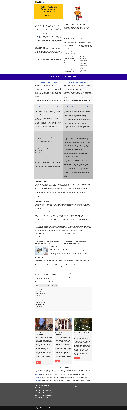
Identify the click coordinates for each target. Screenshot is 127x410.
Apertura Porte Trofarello (49, 82)
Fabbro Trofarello (50, 2)
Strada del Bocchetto (41, 302)
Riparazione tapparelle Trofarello (78, 107)
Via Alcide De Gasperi (41, 289)
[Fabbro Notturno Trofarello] (83, 324)
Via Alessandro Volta (41, 293)
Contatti (90, 2)
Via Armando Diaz (40, 300)
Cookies (75, 386)
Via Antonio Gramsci (40, 298)
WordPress (37, 408)
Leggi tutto (38, 362)
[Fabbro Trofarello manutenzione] (44, 324)
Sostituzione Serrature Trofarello (49, 134)
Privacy (75, 388)
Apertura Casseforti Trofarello (49, 107)
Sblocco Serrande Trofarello (78, 82)
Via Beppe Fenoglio (40, 308)
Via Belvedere (39, 306)
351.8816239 (49, 16)
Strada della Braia (40, 304)
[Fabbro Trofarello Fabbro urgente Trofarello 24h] (40, 2)
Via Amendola (39, 295)
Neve (36, 407)
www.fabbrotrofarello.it (42, 389)
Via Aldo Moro (39, 291)
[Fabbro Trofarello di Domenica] (63, 324)
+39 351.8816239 (41, 387)
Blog (86, 2)
